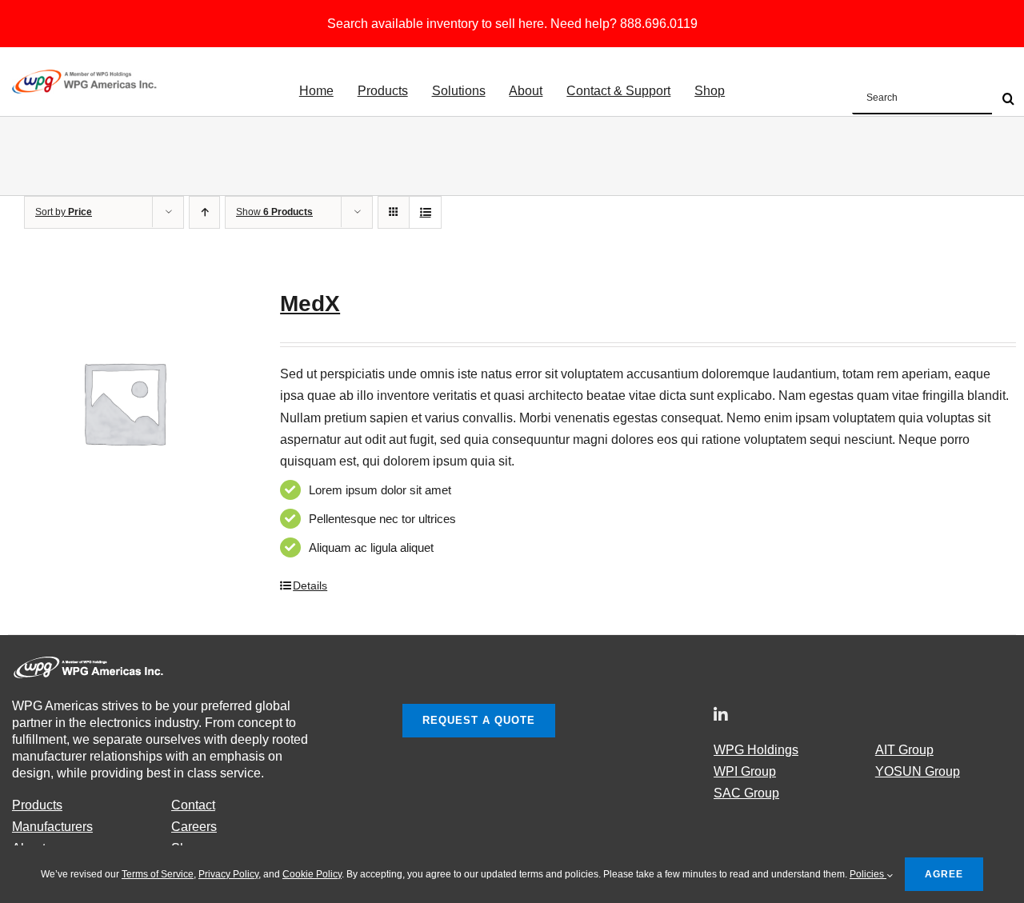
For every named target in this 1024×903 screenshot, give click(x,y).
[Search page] (938, 99)
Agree (944, 874)
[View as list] (425, 212)
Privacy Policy (228, 874)
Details (310, 585)
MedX (310, 303)
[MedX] (124, 402)
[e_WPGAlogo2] (86, 75)
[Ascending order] (204, 212)
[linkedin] (721, 715)
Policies (868, 874)
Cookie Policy (312, 874)
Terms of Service (158, 874)
